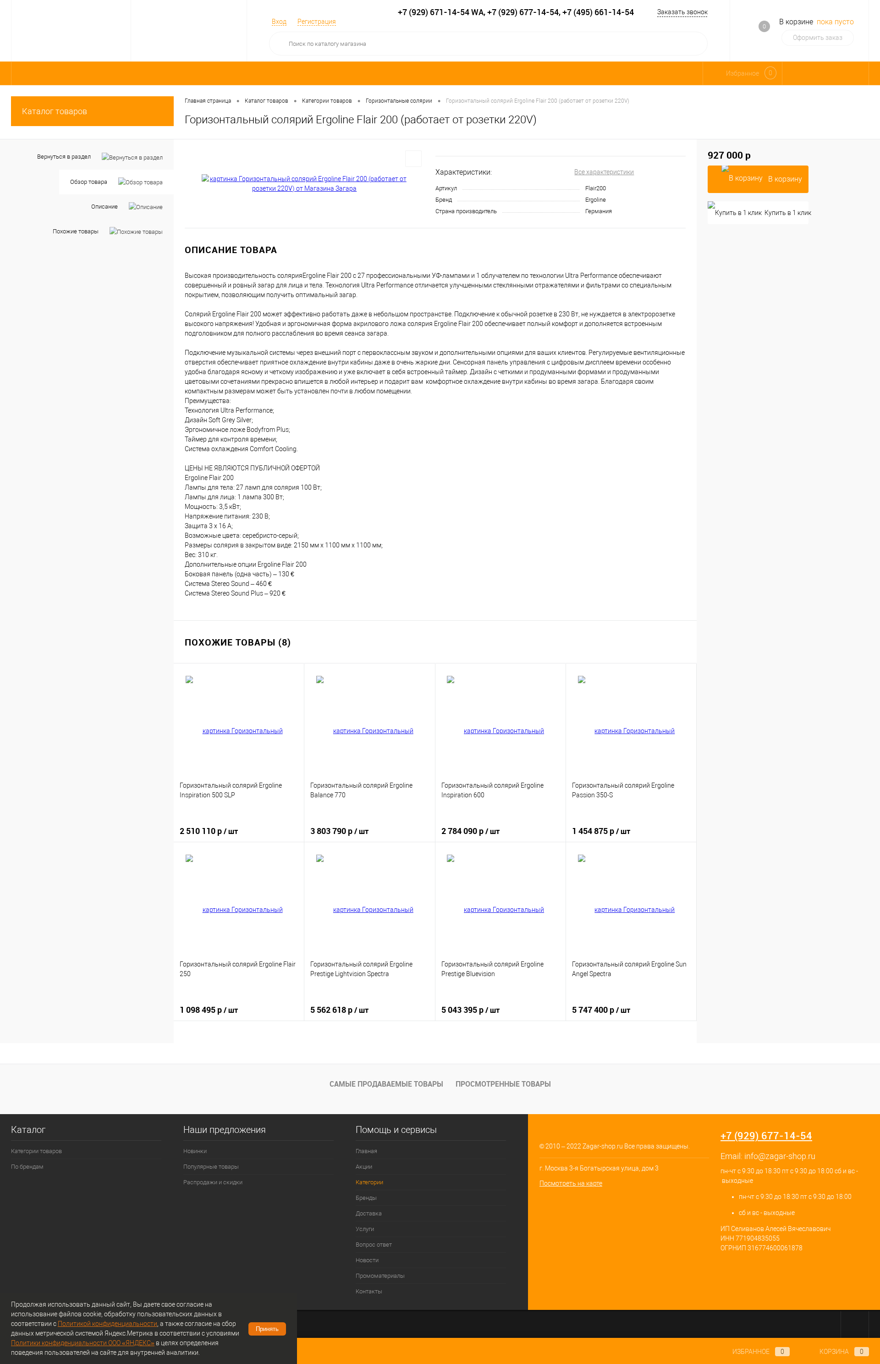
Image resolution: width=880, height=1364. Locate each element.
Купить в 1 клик (786, 212)
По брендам (27, 1166)
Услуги (365, 1229)
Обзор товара (88, 181)
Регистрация (316, 21)
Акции (364, 1166)
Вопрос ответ (374, 1244)
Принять (267, 1328)
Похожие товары (76, 231)
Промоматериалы (380, 1275)
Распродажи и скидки (212, 1182)
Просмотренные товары (503, 1084)
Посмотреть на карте (570, 1183)
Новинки (195, 1151)
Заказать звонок (682, 12)
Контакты (369, 1291)
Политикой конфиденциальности (107, 1323)
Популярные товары (211, 1166)
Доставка (369, 1213)
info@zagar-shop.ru (779, 1156)
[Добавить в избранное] (413, 158)
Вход (279, 21)
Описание (104, 206)
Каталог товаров (54, 111)
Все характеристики (604, 172)
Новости (367, 1260)
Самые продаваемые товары (386, 1084)
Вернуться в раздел (64, 156)
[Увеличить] (304, 183)
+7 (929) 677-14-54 (766, 1135)
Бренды (366, 1197)
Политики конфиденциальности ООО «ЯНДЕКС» (82, 1343)
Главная (366, 1151)
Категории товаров (36, 1151)
